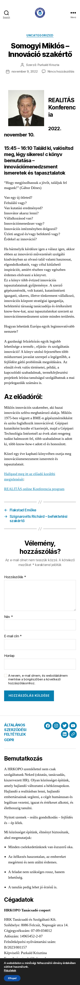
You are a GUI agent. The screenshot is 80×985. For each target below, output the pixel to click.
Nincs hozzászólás (61, 71)
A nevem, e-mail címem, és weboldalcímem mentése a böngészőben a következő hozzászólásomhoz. (37, 679)
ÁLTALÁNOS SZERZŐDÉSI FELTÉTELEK (15, 729)
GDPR (9, 740)
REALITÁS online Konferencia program (34, 489)
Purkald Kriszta (48, 65)
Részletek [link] (10, 970)
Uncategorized (40, 35)
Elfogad (12, 978)
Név (8, 617)
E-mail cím (13, 636)
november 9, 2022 (24, 71)
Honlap (9, 656)
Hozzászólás (15, 577)
